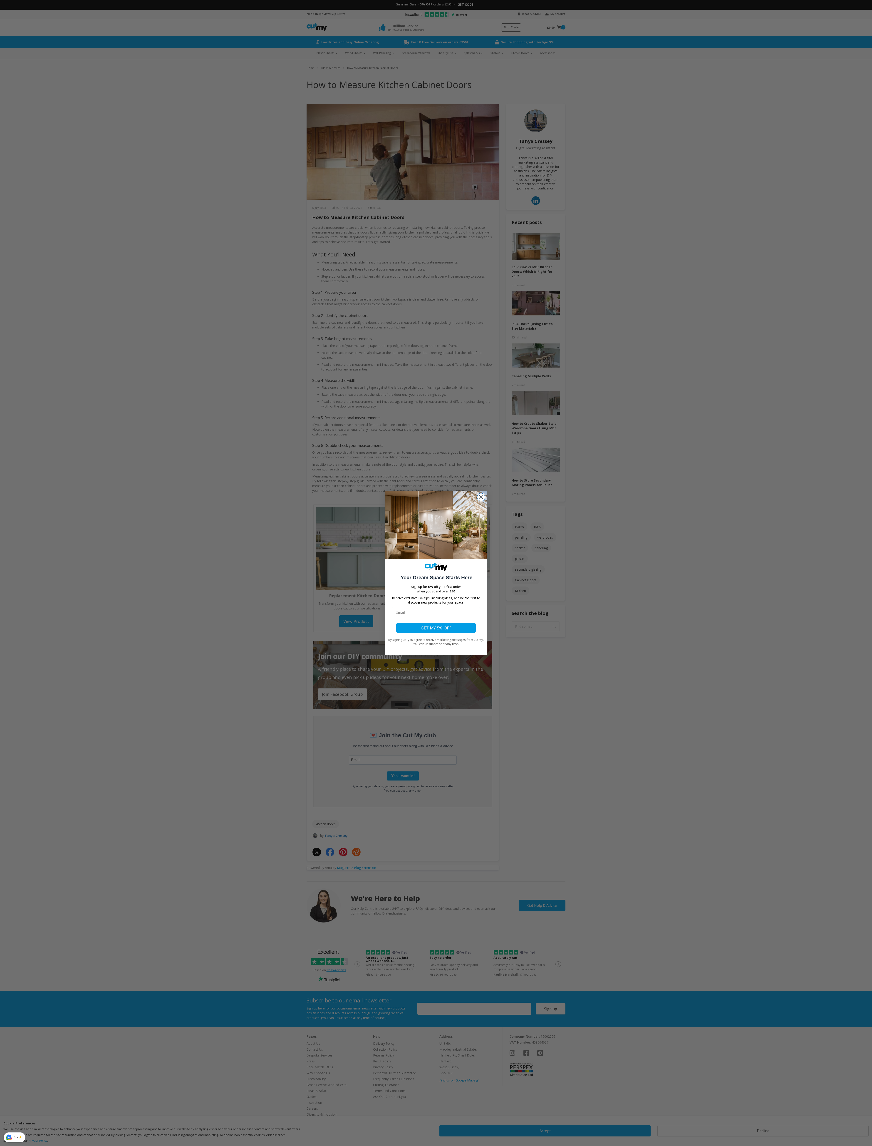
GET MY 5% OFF (436, 628)
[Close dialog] (481, 497)
